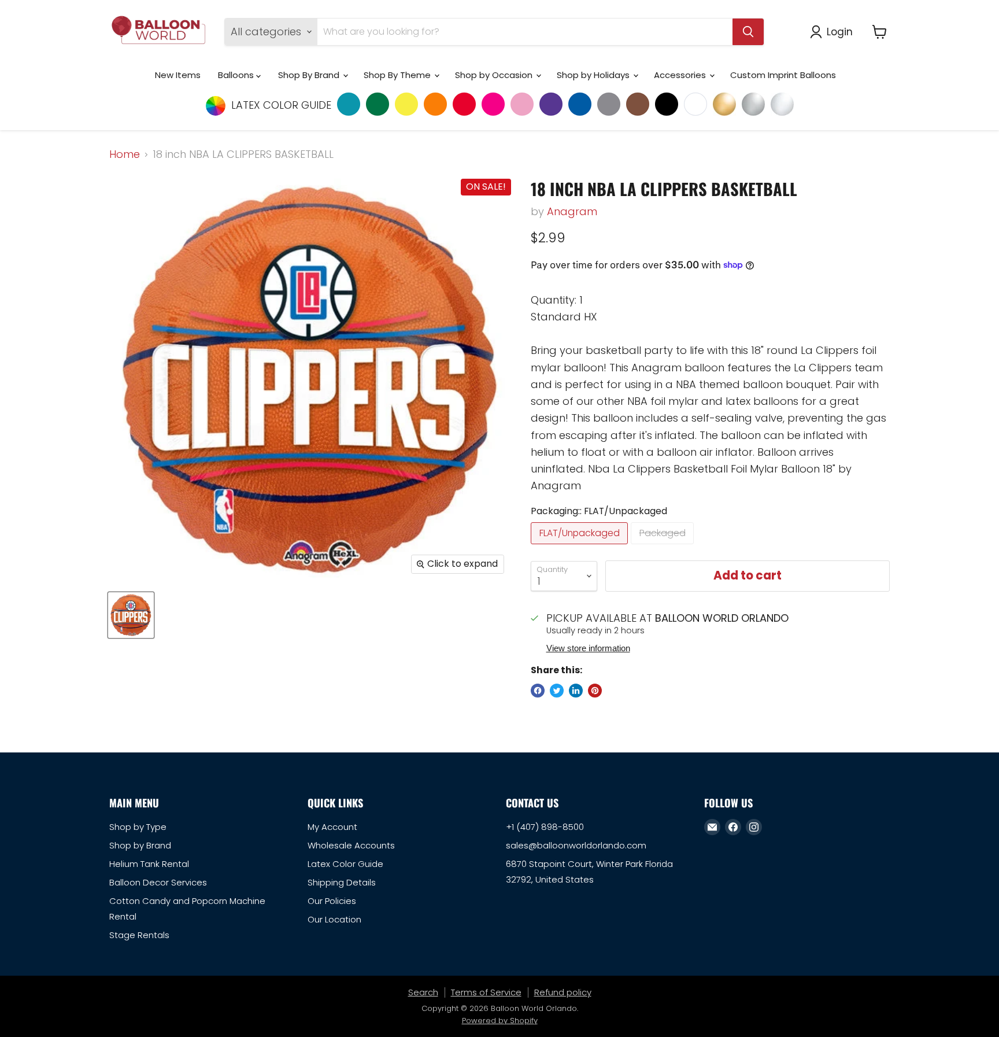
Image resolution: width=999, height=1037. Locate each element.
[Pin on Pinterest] (595, 691)
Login (840, 31)
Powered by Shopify (500, 1020)
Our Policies (332, 901)
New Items (178, 75)
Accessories (681, 75)
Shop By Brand (310, 75)
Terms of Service (486, 992)
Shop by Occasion (495, 75)
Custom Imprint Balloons (783, 75)
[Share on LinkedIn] (576, 691)
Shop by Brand (140, 845)
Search (423, 992)
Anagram (572, 211)
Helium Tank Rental (149, 864)
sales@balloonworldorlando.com (576, 845)
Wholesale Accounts (351, 845)
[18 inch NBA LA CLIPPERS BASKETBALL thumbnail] (131, 615)
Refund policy (562, 992)
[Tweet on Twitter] (557, 691)
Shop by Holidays (594, 75)
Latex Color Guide (345, 864)
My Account (332, 827)
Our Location (334, 919)
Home (124, 155)
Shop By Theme (398, 75)
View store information (588, 648)
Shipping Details (342, 882)
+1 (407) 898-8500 (545, 827)
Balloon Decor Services (158, 882)
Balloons (237, 75)
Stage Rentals (139, 935)
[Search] (748, 32)
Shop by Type (137, 827)
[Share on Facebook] (538, 691)
